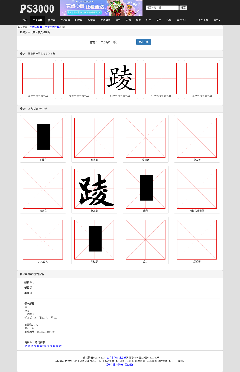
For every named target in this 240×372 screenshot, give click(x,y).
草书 (158, 20)
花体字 (51, 20)
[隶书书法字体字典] (79, 77)
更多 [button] (215, 20)
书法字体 (105, 20)
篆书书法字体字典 (38, 96)
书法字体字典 (52, 27)
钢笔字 (79, 20)
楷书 (138, 20)
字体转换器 (36, 27)
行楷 (169, 20)
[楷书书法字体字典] (120, 77)
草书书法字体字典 (202, 96)
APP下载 (203, 20)
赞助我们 (130, 364)
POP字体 (65, 20)
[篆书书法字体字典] (38, 77)
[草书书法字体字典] (202, 77)
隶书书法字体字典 (79, 96)
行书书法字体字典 (161, 96)
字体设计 (182, 20)
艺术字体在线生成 (116, 357)
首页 (24, 20)
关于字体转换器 (114, 364)
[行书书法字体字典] (161, 77)
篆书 (118, 20)
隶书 (128, 20)
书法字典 (38, 20)
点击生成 (143, 42)
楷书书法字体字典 (120, 96)
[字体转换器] (37, 4)
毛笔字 (91, 20)
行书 (148, 20)
